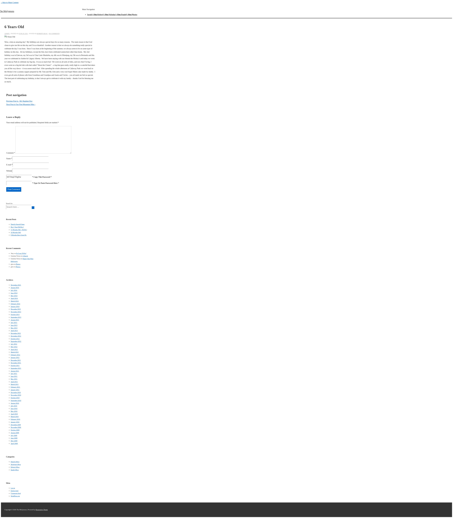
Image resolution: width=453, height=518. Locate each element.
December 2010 (16, 392)
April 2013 (14, 331)
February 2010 (15, 419)
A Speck (25, 256)
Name (8, 159)
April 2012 (14, 349)
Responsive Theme (42, 510)
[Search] (33, 207)
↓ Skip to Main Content (9, 3)
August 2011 (15, 371)
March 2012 (15, 352)
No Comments (54, 33)
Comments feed (16, 493)
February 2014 (15, 304)
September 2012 (16, 341)
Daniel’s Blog (126, 15)
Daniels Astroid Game (18, 224)
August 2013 (15, 320)
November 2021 (16, 285)
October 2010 (15, 398)
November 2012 (16, 336)
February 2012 (15, 355)
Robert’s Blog (102, 15)
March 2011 (15, 384)
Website (9, 171)
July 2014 (14, 290)
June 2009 (14, 438)
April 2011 (14, 382)
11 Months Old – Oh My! (19, 230)
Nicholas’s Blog (115, 15)
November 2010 (16, 395)
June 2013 (14, 325)
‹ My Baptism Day (19, 101)
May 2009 (14, 441)
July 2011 (14, 374)
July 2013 (14, 322)
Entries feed (14, 491)
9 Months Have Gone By (19, 235)
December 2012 (16, 333)
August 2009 (15, 433)
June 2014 (14, 293)
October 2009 (15, 430)
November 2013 (16, 312)
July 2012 (14, 344)
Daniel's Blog (15, 462)
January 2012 (15, 357)
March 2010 (15, 416)
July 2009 (14, 435)
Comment (10, 153)
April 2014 (14, 298)
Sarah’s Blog (92, 15)
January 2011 (15, 390)
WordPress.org (15, 496)
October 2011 (15, 365)
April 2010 (14, 414)
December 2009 (16, 425)
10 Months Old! (16, 232)
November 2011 (16, 363)
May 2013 (14, 328)
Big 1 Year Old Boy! (17, 227)
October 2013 (15, 314)
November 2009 (16, 427)
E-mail (8, 165)
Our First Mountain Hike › (20, 104)
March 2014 (15, 301)
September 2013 (16, 317)
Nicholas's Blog (16, 464)
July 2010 (14, 406)
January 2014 (15, 306)
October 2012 (15, 339)
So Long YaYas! (21, 253)
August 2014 (15, 288)
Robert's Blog (42, 33)
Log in (13, 488)
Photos (134, 15)
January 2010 (15, 422)
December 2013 (16, 309)
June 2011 (14, 376)
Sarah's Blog (15, 470)
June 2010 (14, 408)
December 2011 (16, 360)
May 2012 (14, 347)
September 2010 (16, 400)
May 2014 (14, 296)
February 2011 (15, 387)
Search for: (9, 203)
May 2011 (14, 379)
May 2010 (14, 411)
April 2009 (14, 443)
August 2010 (15, 403)
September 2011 (16, 368)
